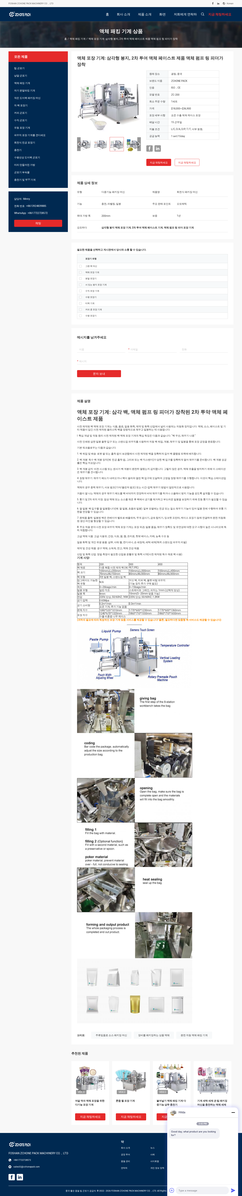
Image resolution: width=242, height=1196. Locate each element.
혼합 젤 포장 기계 (125, 1100)
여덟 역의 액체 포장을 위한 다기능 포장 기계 (90, 1102)
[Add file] (171, 1190)
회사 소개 (125, 1148)
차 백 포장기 (21, 105)
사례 (152, 1154)
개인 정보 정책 (157, 1168)
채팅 (38, 223)
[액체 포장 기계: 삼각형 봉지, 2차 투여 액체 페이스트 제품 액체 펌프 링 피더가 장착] (109, 102)
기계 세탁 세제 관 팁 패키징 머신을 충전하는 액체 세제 (212, 1102)
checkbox (80, 266)
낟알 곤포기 (20, 75)
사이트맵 (154, 1161)
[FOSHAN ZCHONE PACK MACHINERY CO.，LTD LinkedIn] (218, 3)
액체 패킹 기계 (78, 38)
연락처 (124, 1168)
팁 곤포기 (19, 68)
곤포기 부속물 (22, 172)
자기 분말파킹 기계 (24, 90)
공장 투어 (125, 1154)
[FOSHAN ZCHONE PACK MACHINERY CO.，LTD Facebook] (213, 3)
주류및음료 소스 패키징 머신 (111, 1035)
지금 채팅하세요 (159, 162)
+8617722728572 (38, 213)
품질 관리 (125, 1161)
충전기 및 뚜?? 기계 (25, 179)
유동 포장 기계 (22, 127)
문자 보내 (99, 373)
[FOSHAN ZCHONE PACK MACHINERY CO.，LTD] (20, 14)
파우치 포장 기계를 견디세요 (30, 135)
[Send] (233, 1190)
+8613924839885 (36, 206)
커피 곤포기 (20, 112)
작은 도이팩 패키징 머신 (27, 98)
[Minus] (233, 1112)
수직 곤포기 (20, 120)
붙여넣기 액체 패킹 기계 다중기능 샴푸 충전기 (171, 1102)
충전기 (18, 150)
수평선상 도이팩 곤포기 (27, 157)
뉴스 (152, 1148)
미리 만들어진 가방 (24, 164)
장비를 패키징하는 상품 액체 (154, 1035)
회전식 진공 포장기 (24, 142)
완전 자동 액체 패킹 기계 (194, 1035)
